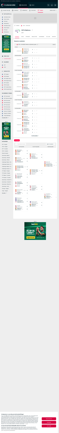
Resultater (34, 36)
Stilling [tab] (17, 140)
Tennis (17, 25)
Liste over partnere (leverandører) (8, 430)
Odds (22, 36)
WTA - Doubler (26, 25)
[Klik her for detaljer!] (35, 51)
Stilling (48, 36)
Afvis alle (49, 422)
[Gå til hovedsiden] (9, 5)
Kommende (41, 36)
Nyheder (28, 36)
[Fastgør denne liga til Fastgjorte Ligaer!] (32, 30)
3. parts (26, 423)
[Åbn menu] (55, 5)
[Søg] (48, 5)
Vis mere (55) (4, 117)
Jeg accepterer (49, 418)
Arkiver (54, 36)
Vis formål (49, 425)
